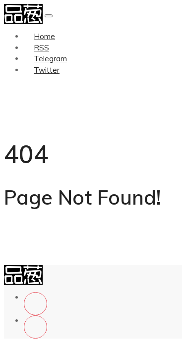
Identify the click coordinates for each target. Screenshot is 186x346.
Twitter (47, 70)
